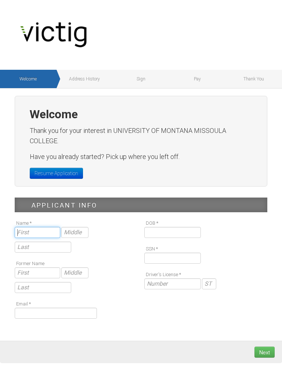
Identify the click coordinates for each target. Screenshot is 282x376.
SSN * (152, 249)
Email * (23, 304)
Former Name (30, 263)
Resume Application (56, 173)
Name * (24, 223)
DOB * (152, 223)
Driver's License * (163, 274)
